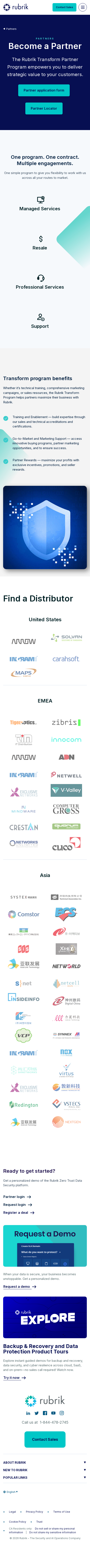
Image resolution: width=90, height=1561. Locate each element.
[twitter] (36, 1413)
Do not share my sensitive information (52, 1532)
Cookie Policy (17, 1521)
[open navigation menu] (82, 7)
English (11, 1492)
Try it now (11, 1378)
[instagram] (62, 1413)
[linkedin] (28, 1413)
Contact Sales (64, 7)
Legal (12, 1511)
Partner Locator (44, 108)
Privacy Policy (34, 1511)
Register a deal (15, 1213)
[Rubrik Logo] (15, 7)
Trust (39, 1521)
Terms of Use (61, 1511)
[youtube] (53, 1413)
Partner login (14, 1197)
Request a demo (16, 1287)
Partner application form (44, 90)
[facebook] (45, 1413)
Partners (11, 28)
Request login (14, 1205)
